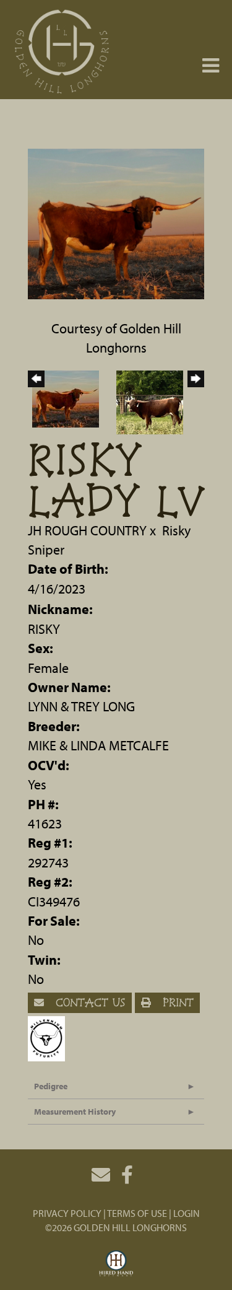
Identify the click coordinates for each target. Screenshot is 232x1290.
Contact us (88, 1002)
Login (186, 1213)
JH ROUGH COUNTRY (89, 530)
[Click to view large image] (116, 222)
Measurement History (75, 1111)
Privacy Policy (67, 1213)
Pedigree (50, 1086)
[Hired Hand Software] (116, 1264)
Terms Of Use (137, 1213)
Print (176, 1002)
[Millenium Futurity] (49, 1036)
